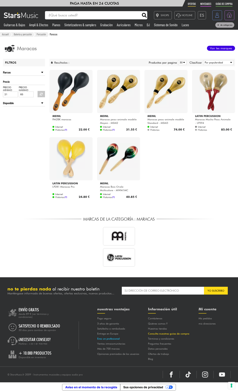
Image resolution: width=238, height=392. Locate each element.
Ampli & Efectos (39, 25)
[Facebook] (171, 374)
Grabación (106, 25)
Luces (185, 25)
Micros (139, 25)
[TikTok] (188, 374)
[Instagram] (205, 374)
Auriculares (124, 25)
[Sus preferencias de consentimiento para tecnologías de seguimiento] (231, 385)
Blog (150, 358)
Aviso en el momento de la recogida (91, 387)
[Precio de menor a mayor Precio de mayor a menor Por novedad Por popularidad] (218, 62)
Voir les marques (221, 48)
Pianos (56, 25)
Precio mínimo (7, 88)
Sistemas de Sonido (166, 25)
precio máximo (23, 88)
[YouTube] (222, 374)
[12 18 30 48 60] (181, 62)
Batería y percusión (23, 34)
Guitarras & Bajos (15, 25)
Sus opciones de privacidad (143, 387)
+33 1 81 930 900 (38, 344)
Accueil (5, 34)
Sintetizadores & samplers (80, 25)
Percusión (41, 34)
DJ (149, 25)
